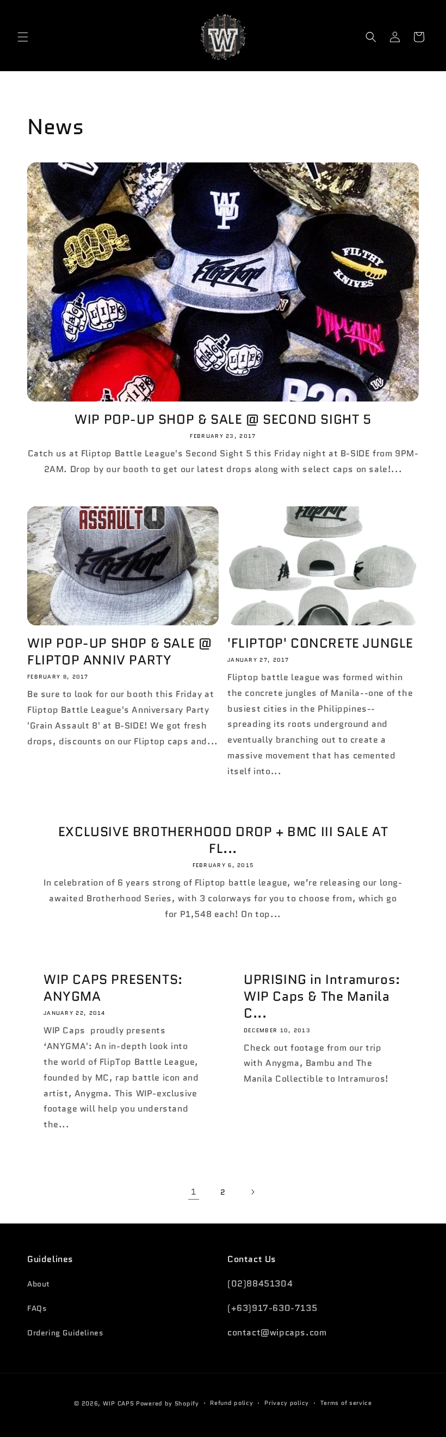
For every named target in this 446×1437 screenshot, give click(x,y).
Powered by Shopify (167, 1403)
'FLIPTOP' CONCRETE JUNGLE (320, 643)
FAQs (37, 1308)
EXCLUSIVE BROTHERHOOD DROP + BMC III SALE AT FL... (223, 840)
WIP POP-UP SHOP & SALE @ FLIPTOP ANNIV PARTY (119, 651)
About (38, 1283)
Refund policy (231, 1402)
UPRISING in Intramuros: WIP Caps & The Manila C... (322, 996)
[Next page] (252, 1192)
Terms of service (346, 1402)
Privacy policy (286, 1402)
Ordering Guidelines (65, 1332)
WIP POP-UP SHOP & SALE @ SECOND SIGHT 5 (223, 419)
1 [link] (193, 1191)
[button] (23, 37)
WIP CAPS (118, 1403)
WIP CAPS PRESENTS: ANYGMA (113, 988)
